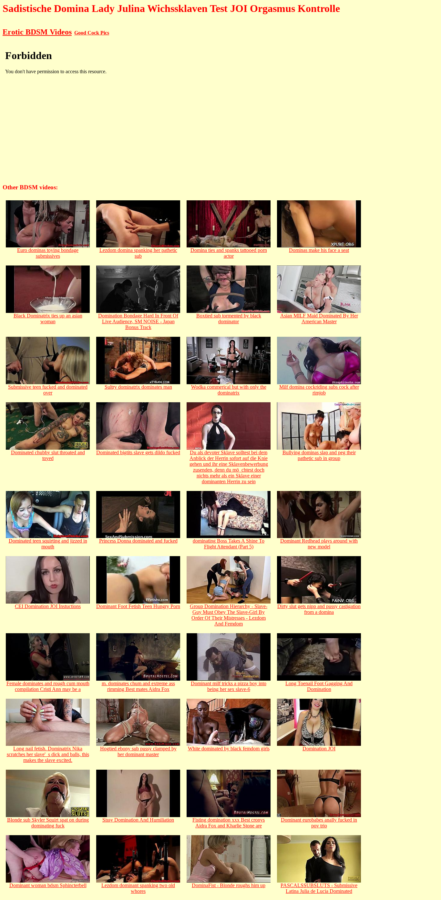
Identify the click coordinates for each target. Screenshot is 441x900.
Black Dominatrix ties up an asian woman (48, 318)
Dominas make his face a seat (319, 250)
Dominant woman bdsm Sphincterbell (48, 885)
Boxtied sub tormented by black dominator (228, 318)
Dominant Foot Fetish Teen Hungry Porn (138, 606)
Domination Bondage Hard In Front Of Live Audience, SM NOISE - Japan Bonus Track (138, 321)
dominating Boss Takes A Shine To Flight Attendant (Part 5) (228, 543)
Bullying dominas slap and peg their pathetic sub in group (319, 455)
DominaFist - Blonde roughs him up (228, 885)
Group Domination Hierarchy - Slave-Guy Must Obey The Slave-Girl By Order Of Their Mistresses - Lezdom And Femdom (228, 615)
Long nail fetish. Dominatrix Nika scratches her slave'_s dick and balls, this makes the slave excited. (48, 754)
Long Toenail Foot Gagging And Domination (319, 686)
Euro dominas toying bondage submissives (47, 253)
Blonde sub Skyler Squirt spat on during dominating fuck (48, 822)
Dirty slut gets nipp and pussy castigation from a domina (319, 609)
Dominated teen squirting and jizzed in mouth (48, 543)
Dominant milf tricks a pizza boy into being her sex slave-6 (228, 686)
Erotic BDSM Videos (37, 32)
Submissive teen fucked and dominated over (47, 389)
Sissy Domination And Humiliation (138, 820)
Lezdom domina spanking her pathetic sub (138, 253)
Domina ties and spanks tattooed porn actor (228, 253)
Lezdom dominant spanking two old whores (138, 888)
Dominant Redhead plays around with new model (319, 543)
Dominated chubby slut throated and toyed (48, 455)
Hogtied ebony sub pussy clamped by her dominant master (138, 751)
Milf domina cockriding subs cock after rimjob (319, 389)
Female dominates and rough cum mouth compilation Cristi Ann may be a (47, 686)
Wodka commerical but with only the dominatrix (228, 389)
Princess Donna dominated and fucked (138, 541)
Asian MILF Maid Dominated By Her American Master (319, 318)
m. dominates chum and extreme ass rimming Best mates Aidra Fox (138, 686)
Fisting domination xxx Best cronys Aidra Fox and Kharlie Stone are (228, 822)
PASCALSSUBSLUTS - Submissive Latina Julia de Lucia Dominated (319, 888)
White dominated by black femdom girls (229, 748)
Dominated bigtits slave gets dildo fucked (138, 452)
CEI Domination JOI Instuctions (48, 606)
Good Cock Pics (91, 32)
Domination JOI (319, 748)
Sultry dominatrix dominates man (138, 387)
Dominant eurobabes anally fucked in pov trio (319, 822)
